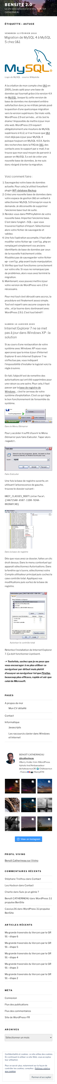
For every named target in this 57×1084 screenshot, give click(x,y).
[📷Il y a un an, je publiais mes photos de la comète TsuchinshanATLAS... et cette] (44, 786)
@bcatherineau (26, 758)
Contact (9, 715)
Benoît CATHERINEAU (17, 898)
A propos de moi (14, 703)
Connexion (11, 998)
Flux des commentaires (18, 1011)
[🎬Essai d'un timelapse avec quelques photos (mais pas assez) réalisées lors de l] (12, 786)
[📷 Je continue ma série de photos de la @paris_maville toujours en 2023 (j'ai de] (44, 805)
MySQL (12, 97)
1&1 (45, 85)
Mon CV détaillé (17, 708)
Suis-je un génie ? (29, 892)
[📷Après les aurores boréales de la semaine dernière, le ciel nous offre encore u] (44, 823)
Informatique (12, 722)
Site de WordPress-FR (17, 1017)
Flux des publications (16, 1004)
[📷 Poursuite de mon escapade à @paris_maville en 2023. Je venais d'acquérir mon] (28, 805)
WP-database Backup (24, 190)
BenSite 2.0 (18, 4)
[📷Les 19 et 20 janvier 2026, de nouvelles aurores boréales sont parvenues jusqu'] (28, 786)
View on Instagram (30, 839)
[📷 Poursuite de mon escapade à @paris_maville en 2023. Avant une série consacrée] (12, 805)
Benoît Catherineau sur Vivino (21, 860)
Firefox (46, 673)
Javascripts (15, 727)
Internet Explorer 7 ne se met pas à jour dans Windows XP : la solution (27, 332)
